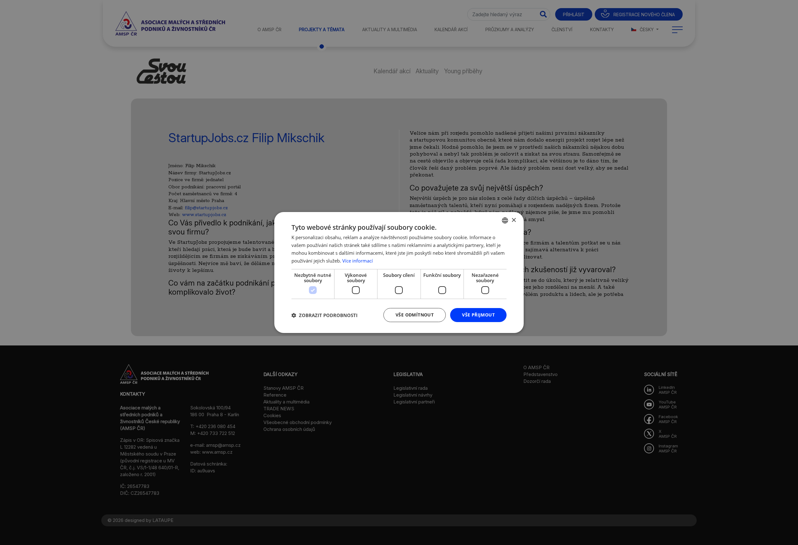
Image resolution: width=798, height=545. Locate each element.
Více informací (357, 261)
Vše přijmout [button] (478, 315)
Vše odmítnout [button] (415, 315)
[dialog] (399, 272)
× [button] (513, 220)
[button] (324, 315)
